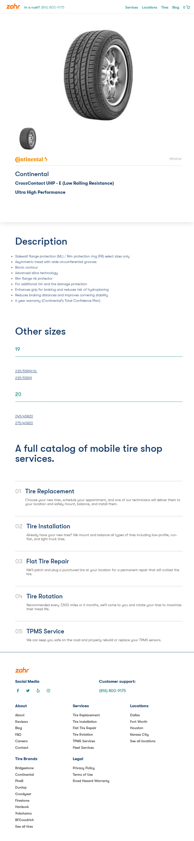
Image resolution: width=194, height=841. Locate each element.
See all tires (24, 826)
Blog (175, 7)
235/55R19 (23, 378)
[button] (27, 75)
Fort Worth (138, 722)
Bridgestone (24, 768)
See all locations (142, 741)
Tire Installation (85, 722)
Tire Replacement (86, 715)
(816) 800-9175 (112, 691)
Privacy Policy (84, 768)
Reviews (21, 722)
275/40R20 (24, 423)
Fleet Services (83, 748)
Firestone (22, 800)
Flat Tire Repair (84, 728)
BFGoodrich (24, 820)
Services (131, 7)
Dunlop (21, 787)
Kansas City (139, 734)
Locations (149, 7)
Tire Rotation (83, 734)
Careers (21, 741)
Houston (136, 728)
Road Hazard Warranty (91, 781)
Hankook (22, 807)
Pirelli (19, 781)
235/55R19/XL (26, 371)
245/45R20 (24, 416)
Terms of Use (83, 774)
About (20, 715)
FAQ (18, 734)
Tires (164, 7)
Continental (24, 774)
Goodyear (23, 794)
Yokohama (23, 813)
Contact (21, 748)
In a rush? (44, 7)
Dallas (135, 715)
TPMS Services (84, 741)
